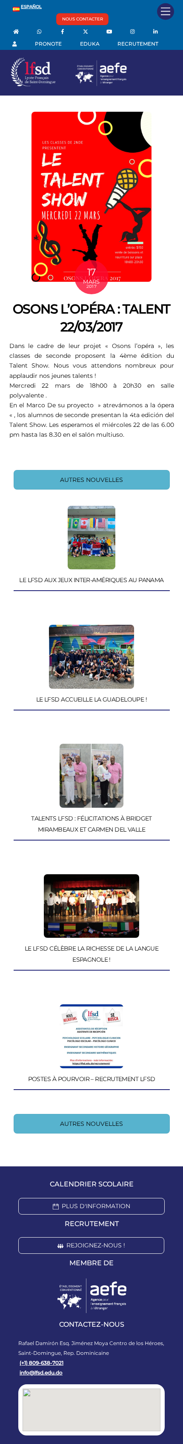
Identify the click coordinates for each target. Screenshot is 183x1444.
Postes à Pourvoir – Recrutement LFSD (91, 1079)
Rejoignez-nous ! (95, 1245)
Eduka (90, 44)
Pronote (48, 44)
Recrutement (137, 44)
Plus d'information (96, 1206)
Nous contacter (82, 19)
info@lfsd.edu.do (41, 1372)
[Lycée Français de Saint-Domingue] (69, 84)
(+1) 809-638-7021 (41, 1363)
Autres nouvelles (91, 480)
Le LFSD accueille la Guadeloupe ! (91, 699)
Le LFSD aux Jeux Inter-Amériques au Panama (91, 580)
